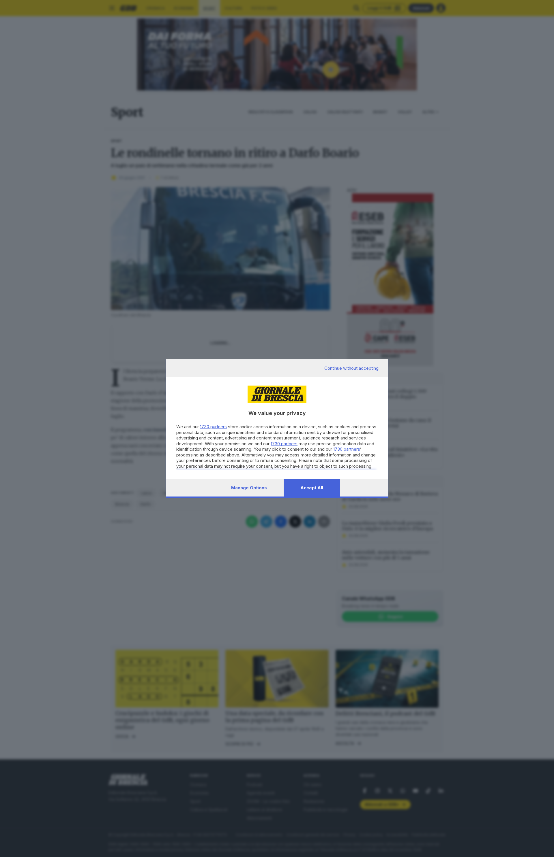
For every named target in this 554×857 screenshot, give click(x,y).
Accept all (311, 487)
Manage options (249, 487)
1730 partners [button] (213, 426)
